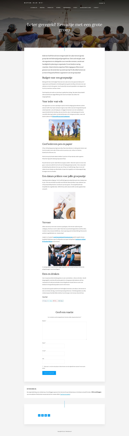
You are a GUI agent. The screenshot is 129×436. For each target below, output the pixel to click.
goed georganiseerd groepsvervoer (63, 237)
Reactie (44, 320)
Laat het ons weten (65, 394)
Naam (44, 342)
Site (43, 358)
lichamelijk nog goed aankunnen (61, 116)
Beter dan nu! (33, 3)
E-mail (44, 350)
